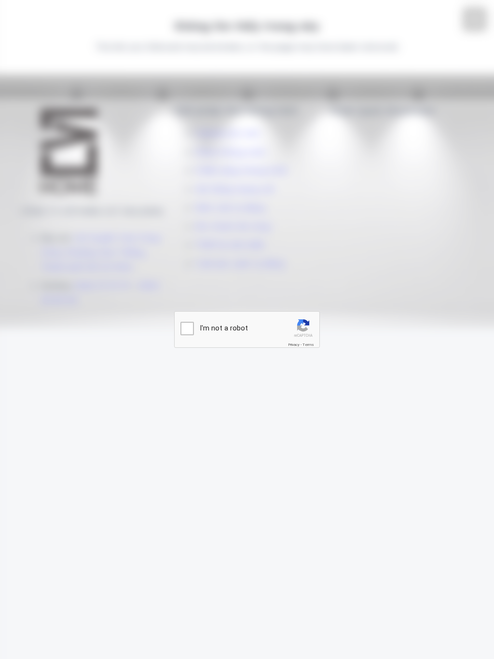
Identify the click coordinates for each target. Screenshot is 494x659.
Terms (308, 345)
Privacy (294, 345)
